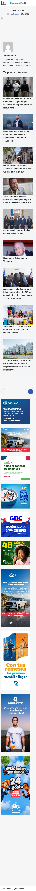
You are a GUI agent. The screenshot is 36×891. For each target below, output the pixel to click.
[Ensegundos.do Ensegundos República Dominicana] (18, 3)
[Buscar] (30, 391)
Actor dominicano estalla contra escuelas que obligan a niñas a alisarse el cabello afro (17, 200)
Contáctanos (7, 889)
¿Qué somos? (19, 889)
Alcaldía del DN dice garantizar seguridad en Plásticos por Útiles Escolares (17, 329)
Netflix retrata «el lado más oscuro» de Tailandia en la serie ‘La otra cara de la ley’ (17, 169)
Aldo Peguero (14, 14)
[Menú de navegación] (3, 3)
